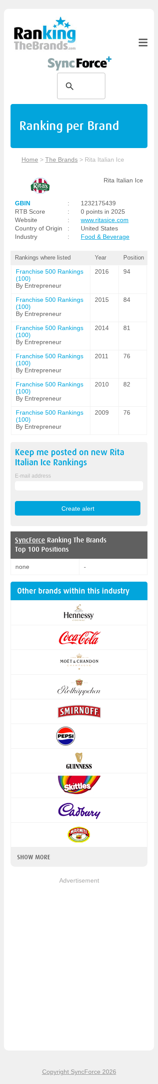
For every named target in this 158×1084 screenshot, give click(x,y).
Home (30, 159)
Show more (33, 857)
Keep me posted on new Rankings (69, 457)
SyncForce (30, 540)
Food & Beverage (105, 236)
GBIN (22, 203)
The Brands (61, 159)
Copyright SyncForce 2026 (79, 1071)
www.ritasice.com (105, 219)
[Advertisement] (79, 964)
